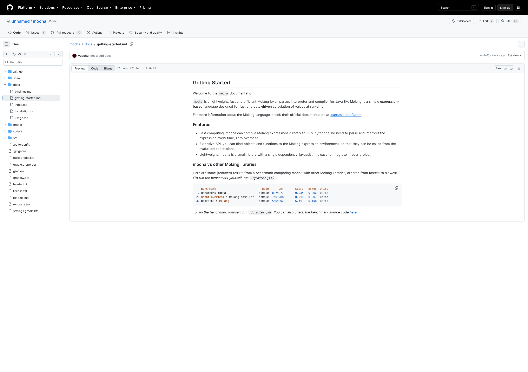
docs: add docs (100, 55)
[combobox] (34, 62)
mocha (39, 21)
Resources (70, 7)
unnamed (21, 21)
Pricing (145, 7)
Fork (488, 20)
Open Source (97, 7)
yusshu (83, 55)
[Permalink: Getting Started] (190, 82)
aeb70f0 (484, 55)
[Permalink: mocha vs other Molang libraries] (190, 164)
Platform (25, 7)
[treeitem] (31, 98)
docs (88, 44)
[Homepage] (10, 7)
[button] (397, 188)
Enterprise (123, 7)
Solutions (47, 7)
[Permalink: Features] (190, 125)
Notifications (464, 20)
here (353, 212)
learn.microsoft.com (346, 115)
